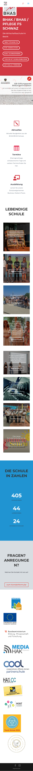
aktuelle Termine (12, 65)
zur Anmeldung (11, 48)
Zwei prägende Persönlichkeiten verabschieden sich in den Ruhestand (16, 233)
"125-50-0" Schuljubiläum (15, 59)
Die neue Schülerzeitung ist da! (16, 437)
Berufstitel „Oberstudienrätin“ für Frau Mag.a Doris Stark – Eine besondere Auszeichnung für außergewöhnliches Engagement (16, 327)
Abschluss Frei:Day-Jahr (16, 265)
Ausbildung (16, 184)
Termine (16, 154)
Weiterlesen (16, 242)
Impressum (16, 768)
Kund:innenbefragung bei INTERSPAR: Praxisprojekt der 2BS (16, 411)
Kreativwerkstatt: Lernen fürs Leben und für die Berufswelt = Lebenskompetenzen (16, 359)
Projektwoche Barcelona (16, 296)
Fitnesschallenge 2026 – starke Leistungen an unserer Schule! (16, 385)
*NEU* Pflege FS (11, 42)
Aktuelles (16, 130)
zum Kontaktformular (16, 585)
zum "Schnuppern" (12, 53)
